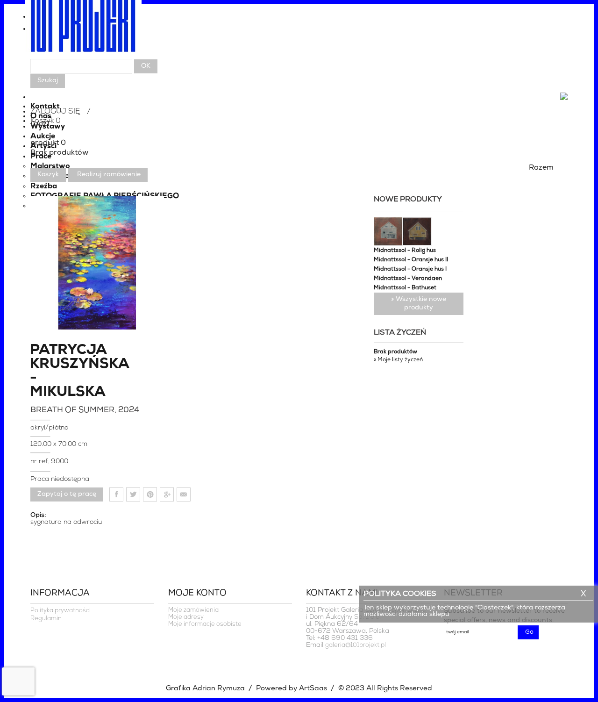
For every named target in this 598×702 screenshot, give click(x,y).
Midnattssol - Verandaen (408, 278)
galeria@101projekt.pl (355, 645)
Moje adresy (186, 617)
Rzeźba (43, 186)
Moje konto (197, 593)
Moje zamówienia (193, 610)
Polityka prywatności (60, 611)
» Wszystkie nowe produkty (418, 303)
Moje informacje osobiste (205, 624)
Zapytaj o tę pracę (66, 494)
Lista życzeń (400, 333)
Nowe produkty (408, 199)
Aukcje (42, 136)
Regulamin (46, 619)
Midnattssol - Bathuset (405, 288)
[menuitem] (299, 31)
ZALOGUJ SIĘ (55, 111)
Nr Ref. (40, 461)
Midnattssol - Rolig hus (405, 250)
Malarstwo (50, 166)
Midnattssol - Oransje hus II (411, 260)
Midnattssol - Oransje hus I (410, 269)
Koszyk (48, 174)
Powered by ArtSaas (291, 688)
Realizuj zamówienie (109, 174)
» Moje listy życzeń (398, 360)
